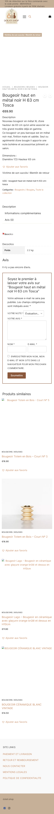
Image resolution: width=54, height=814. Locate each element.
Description (9, 206)
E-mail (32, 344)
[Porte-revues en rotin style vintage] (45, 96)
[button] (15, 167)
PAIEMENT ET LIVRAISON (17, 754)
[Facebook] (4, 808)
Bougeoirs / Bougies (24, 87)
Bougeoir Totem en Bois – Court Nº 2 (25, 536)
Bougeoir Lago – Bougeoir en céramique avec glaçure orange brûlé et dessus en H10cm (27, 620)
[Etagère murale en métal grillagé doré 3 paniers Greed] (50, 96)
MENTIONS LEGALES (15, 772)
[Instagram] (9, 808)
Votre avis (15, 318)
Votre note (15, 313)
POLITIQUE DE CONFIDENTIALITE (22, 778)
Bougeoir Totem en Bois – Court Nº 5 (25, 456)
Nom (11, 344)
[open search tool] (29, 16)
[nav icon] (24, 16)
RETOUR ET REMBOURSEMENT (21, 760)
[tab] (9, 207)
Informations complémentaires (23, 213)
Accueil (6, 87)
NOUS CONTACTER (14, 766)
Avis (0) (9, 219)
